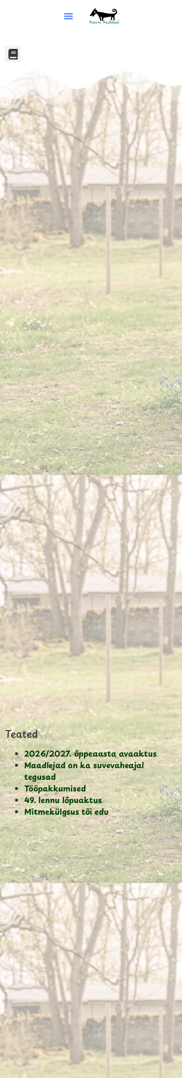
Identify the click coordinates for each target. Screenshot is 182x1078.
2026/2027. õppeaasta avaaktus (90, 753)
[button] (68, 16)
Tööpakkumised (55, 788)
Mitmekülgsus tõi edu (66, 811)
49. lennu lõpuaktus (63, 799)
